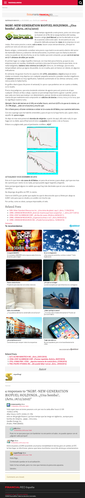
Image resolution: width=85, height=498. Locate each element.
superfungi (43, 20)
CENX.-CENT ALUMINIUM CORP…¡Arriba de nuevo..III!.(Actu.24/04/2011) (36, 215)
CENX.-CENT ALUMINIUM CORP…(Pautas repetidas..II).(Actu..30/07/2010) (37, 359)
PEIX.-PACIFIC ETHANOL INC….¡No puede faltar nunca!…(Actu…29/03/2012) (37, 364)
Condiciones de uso (11, 494)
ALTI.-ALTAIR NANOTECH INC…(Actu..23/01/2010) (28, 357)
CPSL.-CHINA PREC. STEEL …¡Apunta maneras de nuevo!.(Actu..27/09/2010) (38, 361)
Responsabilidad (23, 494)
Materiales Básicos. (12, 20)
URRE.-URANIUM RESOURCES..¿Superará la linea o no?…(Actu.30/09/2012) (37, 217)
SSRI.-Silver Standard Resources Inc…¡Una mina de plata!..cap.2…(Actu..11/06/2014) (41, 210)
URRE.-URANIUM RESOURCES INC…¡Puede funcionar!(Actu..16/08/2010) (36, 220)
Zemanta (8, 223)
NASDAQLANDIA (15, 3)
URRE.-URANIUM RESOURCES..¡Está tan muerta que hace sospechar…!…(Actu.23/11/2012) (44, 213)
